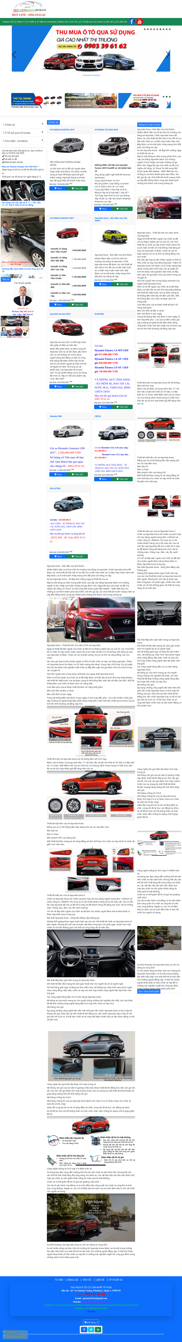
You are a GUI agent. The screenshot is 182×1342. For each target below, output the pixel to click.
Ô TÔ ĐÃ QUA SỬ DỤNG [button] (91, 21)
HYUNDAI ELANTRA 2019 (62, 129)
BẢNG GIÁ (63, 21)
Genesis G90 (56, 416)
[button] (144, 29)
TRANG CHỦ (8, 21)
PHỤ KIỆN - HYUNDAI (16, 141)
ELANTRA (99, 314)
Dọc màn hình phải (149, 991)
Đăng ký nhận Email (149, 124)
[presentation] (14, 55)
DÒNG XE (10, 124)
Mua (59, 188)
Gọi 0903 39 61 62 (16, 1336)
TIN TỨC (74, 21)
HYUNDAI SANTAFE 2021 (62, 218)
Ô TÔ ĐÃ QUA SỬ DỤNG (18, 133)
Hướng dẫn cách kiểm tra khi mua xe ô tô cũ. (22, 249)
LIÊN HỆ (109, 21)
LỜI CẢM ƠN (121, 21)
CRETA (98, 416)
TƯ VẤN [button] (30, 21)
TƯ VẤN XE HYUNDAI (46, 21)
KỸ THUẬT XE (116, 1279)
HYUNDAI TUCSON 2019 (106, 129)
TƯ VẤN (59, 1279)
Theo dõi (78, 188)
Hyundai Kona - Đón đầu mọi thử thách (111, 219)
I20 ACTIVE (55, 488)
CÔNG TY (20, 21)
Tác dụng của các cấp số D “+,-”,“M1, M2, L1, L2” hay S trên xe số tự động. (21, 183)
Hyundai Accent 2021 (60, 314)
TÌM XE (5, 279)
